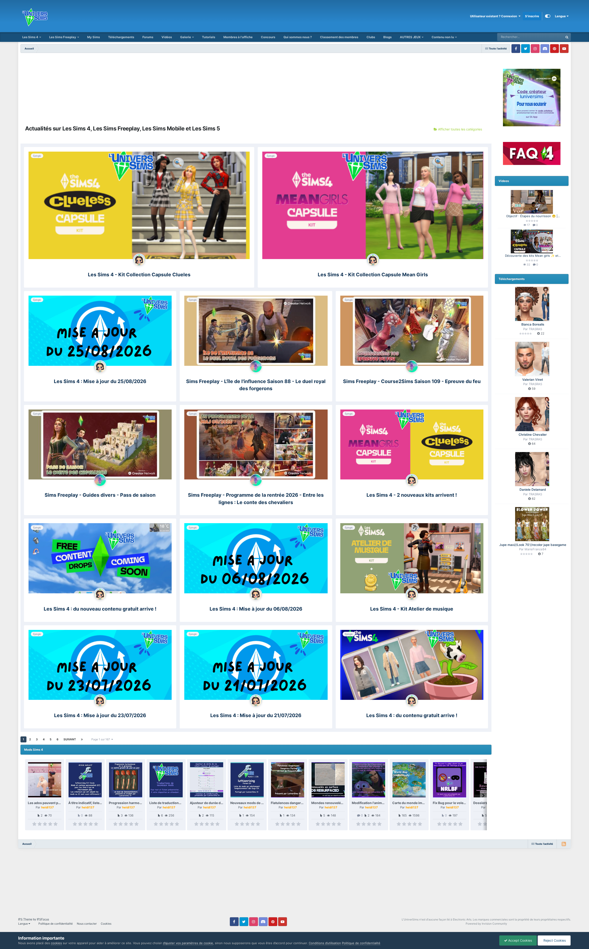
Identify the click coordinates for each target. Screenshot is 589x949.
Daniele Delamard (533, 489)
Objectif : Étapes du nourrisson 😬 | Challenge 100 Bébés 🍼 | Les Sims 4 (531, 216)
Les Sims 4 (30, 37)
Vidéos (167, 37)
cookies (56, 943)
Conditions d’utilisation (325, 943)
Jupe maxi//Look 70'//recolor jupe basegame (532, 545)
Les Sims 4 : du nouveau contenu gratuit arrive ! (100, 609)
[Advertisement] (256, 87)
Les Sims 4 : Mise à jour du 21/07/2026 (255, 715)
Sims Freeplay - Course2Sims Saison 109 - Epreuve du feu (412, 381)
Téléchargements (121, 37)
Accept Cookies (519, 940)
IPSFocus (43, 919)
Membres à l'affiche (238, 37)
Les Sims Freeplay (62, 37)
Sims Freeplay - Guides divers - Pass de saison (100, 495)
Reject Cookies (554, 940)
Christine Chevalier (533, 434)
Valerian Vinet (532, 379)
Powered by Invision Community (486, 923)
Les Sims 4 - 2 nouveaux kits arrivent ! (412, 495)
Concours (268, 37)
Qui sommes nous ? (297, 37)
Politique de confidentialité (55, 923)
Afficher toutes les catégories (459, 129)
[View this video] (532, 202)
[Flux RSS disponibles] (564, 843)
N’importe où (549, 37)
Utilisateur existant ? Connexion (494, 16)
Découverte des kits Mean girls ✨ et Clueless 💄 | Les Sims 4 (531, 256)
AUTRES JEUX (410, 37)
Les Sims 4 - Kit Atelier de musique (411, 609)
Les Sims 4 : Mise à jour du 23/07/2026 (100, 715)
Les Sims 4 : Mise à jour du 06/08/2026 (256, 609)
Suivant (70, 739)
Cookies (106, 923)
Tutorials (208, 37)
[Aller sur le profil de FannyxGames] (139, 260)
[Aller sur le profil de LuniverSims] (256, 366)
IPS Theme (25, 919)
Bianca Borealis (532, 324)
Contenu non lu (443, 37)
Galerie (185, 37)
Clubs (371, 37)
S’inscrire (532, 16)
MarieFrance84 (535, 549)
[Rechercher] (567, 37)
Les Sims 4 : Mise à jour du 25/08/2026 (100, 381)
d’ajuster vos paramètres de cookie (188, 943)
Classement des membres (339, 37)
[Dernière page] (82, 739)
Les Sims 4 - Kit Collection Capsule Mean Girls (373, 274)
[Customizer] (548, 16)
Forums (147, 37)
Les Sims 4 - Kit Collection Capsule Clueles (139, 274)
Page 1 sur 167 (101, 739)
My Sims (93, 37)
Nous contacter (87, 923)
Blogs (387, 37)
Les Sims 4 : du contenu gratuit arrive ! (411, 715)
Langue (560, 16)
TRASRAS (535, 329)
